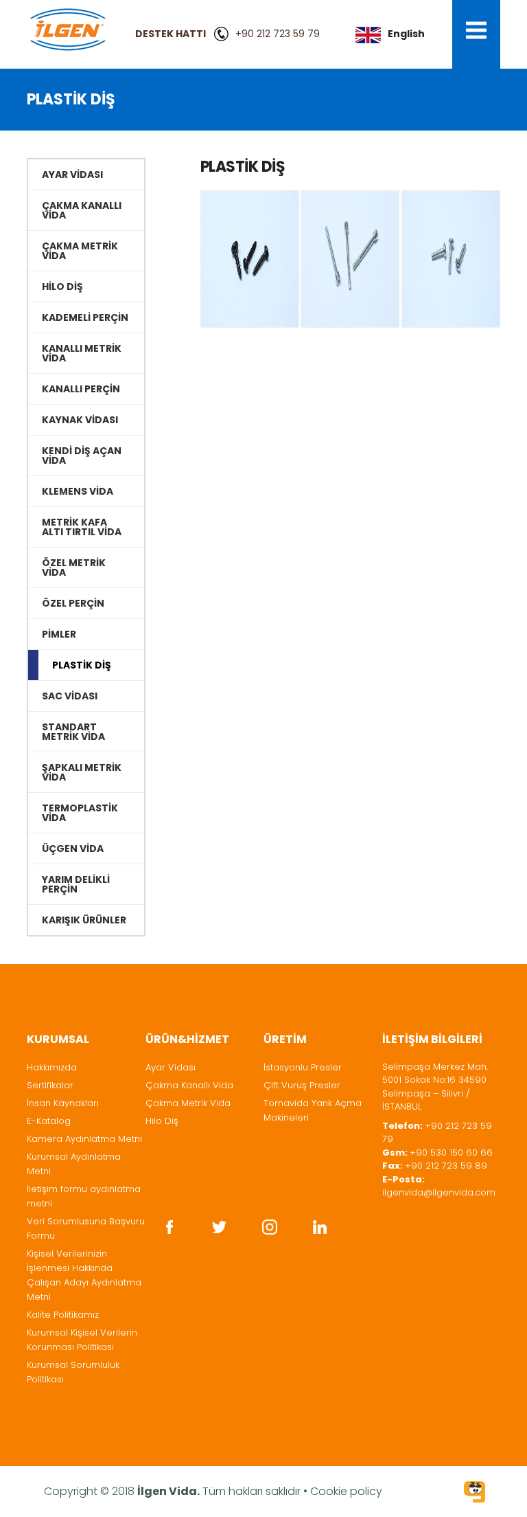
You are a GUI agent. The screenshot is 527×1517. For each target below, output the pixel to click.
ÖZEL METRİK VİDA (74, 567)
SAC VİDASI (69, 696)
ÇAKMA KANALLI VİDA (81, 210)
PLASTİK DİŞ (81, 665)
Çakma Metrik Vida (188, 1103)
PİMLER (59, 634)
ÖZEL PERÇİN (73, 603)
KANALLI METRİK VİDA (81, 353)
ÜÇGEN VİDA (73, 848)
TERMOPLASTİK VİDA (80, 812)
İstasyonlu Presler (303, 1067)
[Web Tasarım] (474, 1494)
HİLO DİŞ (62, 286)
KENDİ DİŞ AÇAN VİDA (81, 455)
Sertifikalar (50, 1085)
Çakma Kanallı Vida (189, 1085)
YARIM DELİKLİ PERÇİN (76, 884)
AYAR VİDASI (72, 174)
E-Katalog (49, 1120)
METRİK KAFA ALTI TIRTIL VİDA (81, 527)
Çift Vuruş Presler (302, 1085)
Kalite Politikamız (63, 1314)
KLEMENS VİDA (77, 491)
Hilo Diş (161, 1120)
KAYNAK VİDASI (80, 420)
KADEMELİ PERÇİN (85, 317)
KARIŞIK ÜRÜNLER (84, 920)
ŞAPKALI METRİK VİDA (81, 772)
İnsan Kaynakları (63, 1103)
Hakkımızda (52, 1067)
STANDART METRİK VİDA (73, 731)
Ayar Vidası (170, 1067)
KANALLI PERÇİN (81, 389)
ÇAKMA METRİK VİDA (80, 250)
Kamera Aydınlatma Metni (84, 1138)
